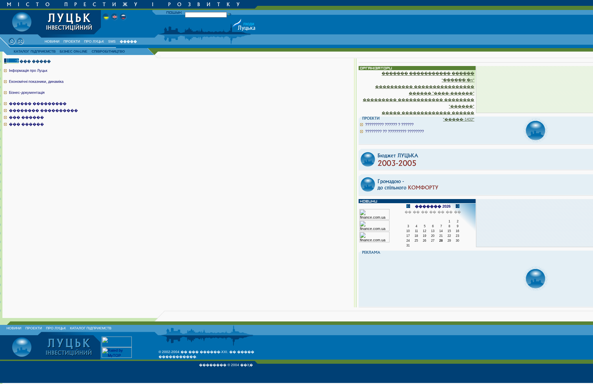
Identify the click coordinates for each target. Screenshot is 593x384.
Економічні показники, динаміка (36, 81)
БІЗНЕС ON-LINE (74, 51)
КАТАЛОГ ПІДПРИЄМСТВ (35, 51)
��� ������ (26, 117)
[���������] (106, 22)
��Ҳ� (246, 365)
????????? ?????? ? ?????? (389, 124)
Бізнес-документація (27, 92)
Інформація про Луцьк (28, 70)
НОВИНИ (52, 41)
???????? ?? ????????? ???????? (394, 131)
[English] (114, 22)
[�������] (123, 22)
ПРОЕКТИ (71, 41)
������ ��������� (38, 103)
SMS (112, 41)
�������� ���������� (43, 110)
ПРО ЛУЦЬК (94, 41)
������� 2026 (433, 206)
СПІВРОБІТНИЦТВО (108, 51)
